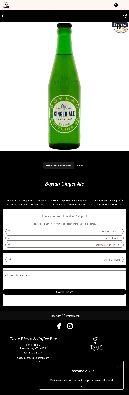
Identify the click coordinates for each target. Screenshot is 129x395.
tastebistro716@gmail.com (33, 357)
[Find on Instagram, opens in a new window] (70, 326)
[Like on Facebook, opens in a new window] (59, 326)
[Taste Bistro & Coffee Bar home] (18, 5)
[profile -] (116, 5)
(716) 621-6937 (33, 353)
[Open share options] (125, 16)
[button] (4, 16)
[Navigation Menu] (124, 5)
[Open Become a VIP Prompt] (81, 387)
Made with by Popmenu (41, 315)
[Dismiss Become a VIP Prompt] (118, 367)
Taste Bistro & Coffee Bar (96, 343)
